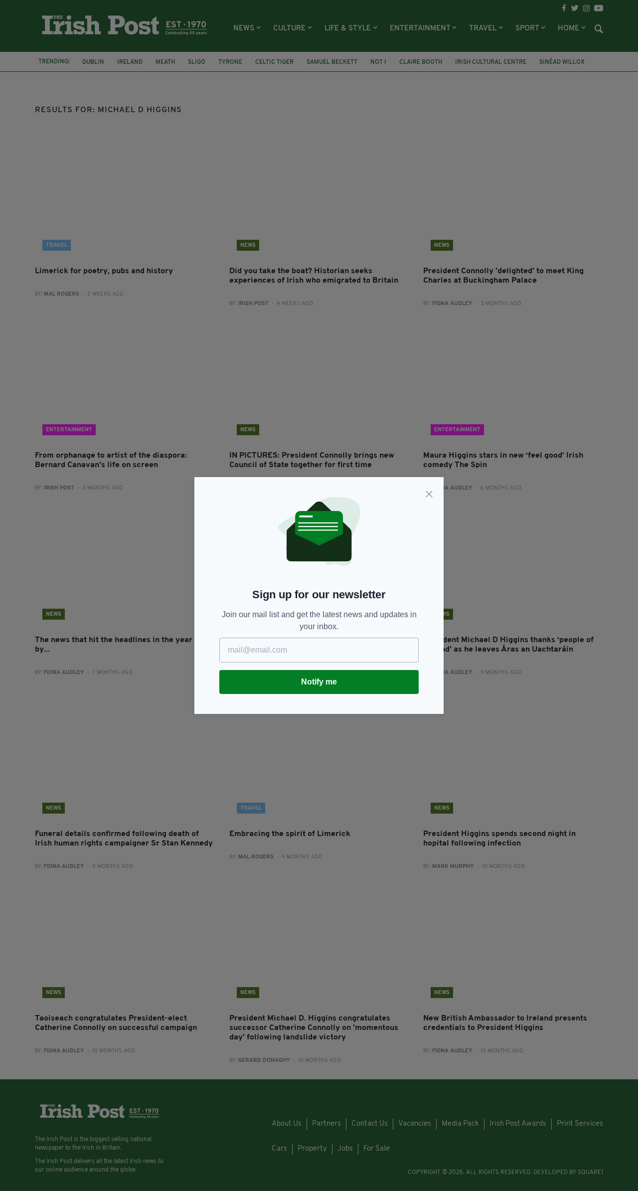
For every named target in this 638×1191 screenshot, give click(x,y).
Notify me (319, 682)
